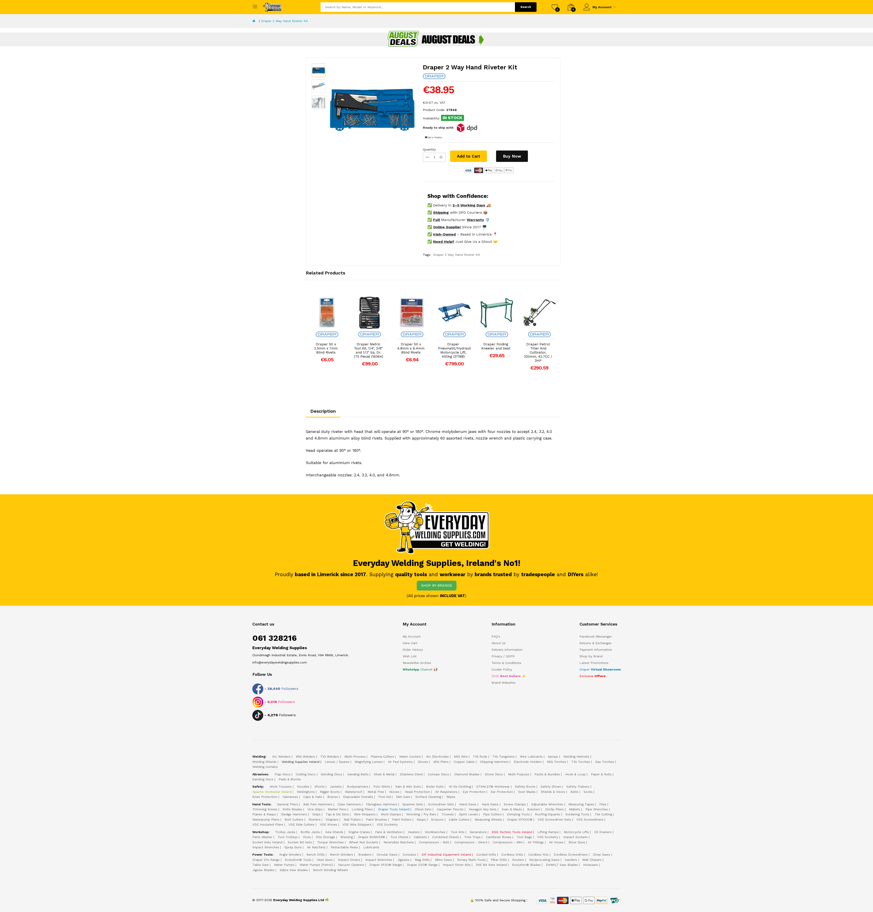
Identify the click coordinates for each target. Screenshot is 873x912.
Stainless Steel (411, 774)
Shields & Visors (553, 792)
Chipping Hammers (494, 762)
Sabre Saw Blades (294, 870)
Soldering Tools (577, 814)
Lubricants (371, 847)
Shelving (346, 837)
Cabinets (420, 837)
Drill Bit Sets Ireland (491, 865)
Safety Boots (525, 786)
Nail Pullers (352, 819)
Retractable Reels (344, 847)
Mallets (574, 809)
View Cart (410, 643)
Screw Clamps (515, 804)
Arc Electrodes (437, 756)
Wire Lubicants (531, 756)
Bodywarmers (357, 786)
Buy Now (512, 156)
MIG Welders (305, 756)
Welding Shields (264, 762)
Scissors (437, 819)
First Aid (384, 797)
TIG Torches (580, 762)
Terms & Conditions (506, 663)
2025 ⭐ (509, 676)
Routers (518, 860)
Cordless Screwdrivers (571, 854)
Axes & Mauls (512, 809)
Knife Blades (292, 809)
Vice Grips (315, 809)
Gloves (423, 762)
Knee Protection (264, 797)
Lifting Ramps (548, 832)
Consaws (409, 854)
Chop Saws (601, 854)
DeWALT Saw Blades (562, 865)
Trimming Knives (264, 809)
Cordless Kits (538, 854)
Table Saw (260, 865)
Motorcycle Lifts (576, 832)
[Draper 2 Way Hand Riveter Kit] (372, 107)
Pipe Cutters (492, 814)
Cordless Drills (512, 854)
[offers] (436, 39)
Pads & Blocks (290, 779)
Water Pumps (284, 865)
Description (323, 411)
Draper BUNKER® (371, 837)
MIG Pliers (441, 762)
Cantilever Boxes (498, 837)
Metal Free (376, 792)
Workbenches (435, 832)
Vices (307, 837)
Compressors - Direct (470, 842)
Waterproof (353, 792)
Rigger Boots (330, 792)
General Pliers (287, 804)
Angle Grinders (290, 854)
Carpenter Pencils (450, 809)
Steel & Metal (384, 774)
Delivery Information (507, 649)
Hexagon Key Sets (483, 809)
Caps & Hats (312, 797)
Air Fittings (536, 842)
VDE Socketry (387, 824)
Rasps (421, 819)
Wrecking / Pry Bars (421, 814)
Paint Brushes (376, 819)
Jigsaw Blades (263, 870)
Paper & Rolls (601, 774)
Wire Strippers (365, 814)
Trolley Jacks (285, 832)
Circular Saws (387, 854)
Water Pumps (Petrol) (316, 865)
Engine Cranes (359, 832)
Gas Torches (604, 762)
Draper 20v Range (266, 860)
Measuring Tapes (581, 804)
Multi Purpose (518, 774)
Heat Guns (325, 860)
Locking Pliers (362, 809)
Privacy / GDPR (503, 656)
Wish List (409, 656)
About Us (499, 643)
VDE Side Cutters (301, 824)
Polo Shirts (381, 786)
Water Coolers (410, 756)
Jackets (336, 786)
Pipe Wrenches (596, 809)
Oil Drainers (603, 832)
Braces (332, 797)
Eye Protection (474, 792)
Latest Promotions (593, 663)
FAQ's (496, 636)
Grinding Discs (331, 774)
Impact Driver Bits (457, 865)
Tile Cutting (603, 814)
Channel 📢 (420, 669)
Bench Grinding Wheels (330, 870)
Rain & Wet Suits (408, 786)
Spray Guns (293, 847)
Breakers (364, 854)
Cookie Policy (502, 669)
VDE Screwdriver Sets (554, 819)
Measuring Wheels (488, 819)
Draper (600, 669)
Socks (588, 792)
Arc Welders (281, 756)
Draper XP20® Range (385, 865)
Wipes (450, 797)
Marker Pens (337, 809)
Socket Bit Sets (300, 842)
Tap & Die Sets (337, 814)
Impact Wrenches (265, 847)
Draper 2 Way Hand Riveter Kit (284, 21)
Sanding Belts (358, 774)
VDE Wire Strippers (356, 824)
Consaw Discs (438, 774)
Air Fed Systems (400, 762)
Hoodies (303, 786)
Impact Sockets (575, 837)
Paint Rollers (401, 819)
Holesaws (590, 865)
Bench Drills (315, 854)
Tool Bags (524, 837)
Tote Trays (472, 837)
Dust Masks (527, 792)
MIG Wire (461, 756)
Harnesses (290, 797)
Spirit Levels (468, 814)
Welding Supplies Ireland (300, 762)
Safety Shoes (551, 786)
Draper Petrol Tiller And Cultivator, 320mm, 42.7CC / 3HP (538, 352)
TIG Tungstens (503, 756)
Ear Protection (502, 792)
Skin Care (403, 797)
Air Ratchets (316, 847)
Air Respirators (446, 792)
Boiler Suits (435, 786)
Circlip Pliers (554, 809)
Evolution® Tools (298, 860)
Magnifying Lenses (369, 762)
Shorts (320, 786)
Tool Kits (457, 832)
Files (602, 804)
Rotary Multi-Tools (471, 860)
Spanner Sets (412, 804)
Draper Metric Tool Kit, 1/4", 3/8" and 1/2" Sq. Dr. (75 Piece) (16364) (368, 350)
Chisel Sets (423, 809)
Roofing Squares (547, 814)
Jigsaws (403, 860)
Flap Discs (283, 774)
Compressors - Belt (434, 842)
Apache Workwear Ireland (272, 792)
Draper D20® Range (422, 865)
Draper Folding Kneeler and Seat (495, 346)
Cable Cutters (459, 819)
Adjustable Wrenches (547, 804)
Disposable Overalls (358, 797)
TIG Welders (329, 756)
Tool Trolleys (288, 837)
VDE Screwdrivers (589, 819)
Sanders (571, 860)
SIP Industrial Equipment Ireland (446, 854)
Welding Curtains (265, 767)
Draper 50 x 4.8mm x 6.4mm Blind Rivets (410, 348)
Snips (316, 814)
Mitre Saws (443, 860)
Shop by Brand (590, 656)
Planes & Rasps (264, 814)
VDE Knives (328, 824)
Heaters (414, 832)
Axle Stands (334, 832)
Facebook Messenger (595, 636)
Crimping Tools (518, 814)
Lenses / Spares (337, 762)
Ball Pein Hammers (317, 804)
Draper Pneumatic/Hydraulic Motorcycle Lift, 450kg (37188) (454, 350)
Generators (478, 832)
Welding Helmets (576, 756)
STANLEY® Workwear (493, 786)
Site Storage (325, 837)
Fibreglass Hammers (381, 804)
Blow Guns (577, 842)
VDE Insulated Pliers (267, 824)
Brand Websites (504, 682)
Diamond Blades (466, 774)
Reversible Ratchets (399, 842)
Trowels (448, 814)
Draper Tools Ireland (393, 809)
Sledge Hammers (294, 814)
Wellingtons (306, 792)
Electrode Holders (528, 762)
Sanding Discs (262, 779)
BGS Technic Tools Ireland (512, 832)
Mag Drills (422, 860)
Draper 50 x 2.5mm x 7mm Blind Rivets (326, 348)
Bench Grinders (341, 854)
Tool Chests (399, 837)
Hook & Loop (575, 774)
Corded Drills (486, 854)
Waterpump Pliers (265, 819)
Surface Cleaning (428, 797)
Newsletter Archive (417, 663)
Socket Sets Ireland (267, 842)
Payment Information (595, 649)
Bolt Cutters (294, 819)
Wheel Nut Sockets (363, 842)
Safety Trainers (578, 786)
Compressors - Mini (507, 842)
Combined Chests (445, 837)
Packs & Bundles (547, 774)
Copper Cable (464, 762)
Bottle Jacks (310, 832)
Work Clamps (391, 814)
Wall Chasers (592, 860)
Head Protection (417, 792)
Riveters (315, 819)
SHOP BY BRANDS (436, 585)
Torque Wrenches (330, 842)
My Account (602, 7)
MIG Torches (556, 762)
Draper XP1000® (519, 819)
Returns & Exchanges (595, 643)
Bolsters (533, 809)
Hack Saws (490, 804)
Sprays (553, 756)
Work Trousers (281, 786)
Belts (574, 792)
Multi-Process (355, 756)
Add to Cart (468, 156)
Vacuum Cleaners (351, 865)
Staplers (332, 819)
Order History (413, 649)
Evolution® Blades (526, 865)
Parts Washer (262, 837)
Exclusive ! (592, 676)
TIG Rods (480, 756)
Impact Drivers (349, 860)
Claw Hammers (349, 804)
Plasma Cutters (382, 756)
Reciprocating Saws (544, 860)
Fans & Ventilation (389, 832)
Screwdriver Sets (441, 804)
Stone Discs (494, 774)
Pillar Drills (499, 860)
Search (525, 7)
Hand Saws (468, 804)
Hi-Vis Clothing (460, 786)
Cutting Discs (306, 774)
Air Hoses (556, 842)
